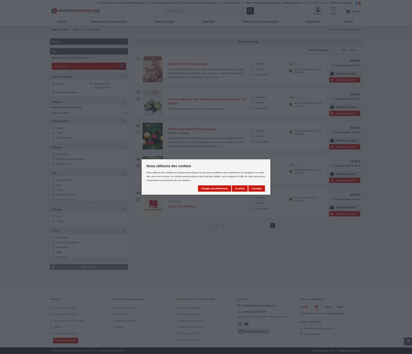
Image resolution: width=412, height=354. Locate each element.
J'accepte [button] (257, 188)
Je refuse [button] (239, 188)
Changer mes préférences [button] (214, 188)
